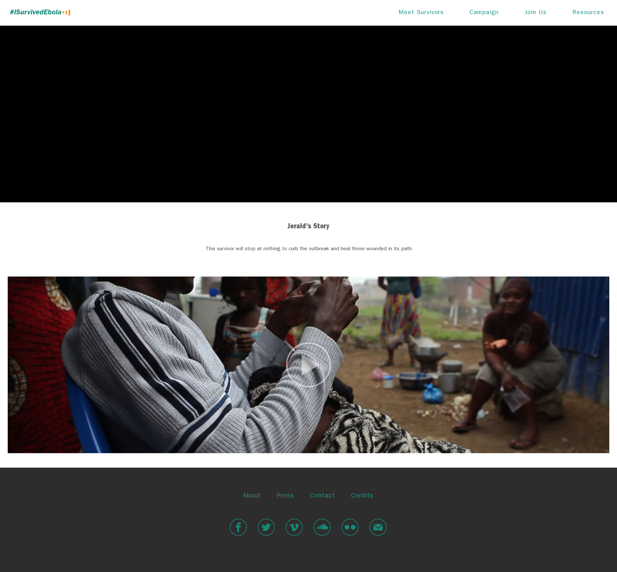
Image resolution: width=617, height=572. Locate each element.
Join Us (535, 13)
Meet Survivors (421, 13)
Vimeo (294, 527)
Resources (588, 13)
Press (285, 496)
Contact (322, 496)
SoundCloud (322, 527)
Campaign (484, 13)
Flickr (350, 527)
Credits (362, 496)
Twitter (266, 527)
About (252, 496)
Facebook (238, 527)
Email (378, 527)
